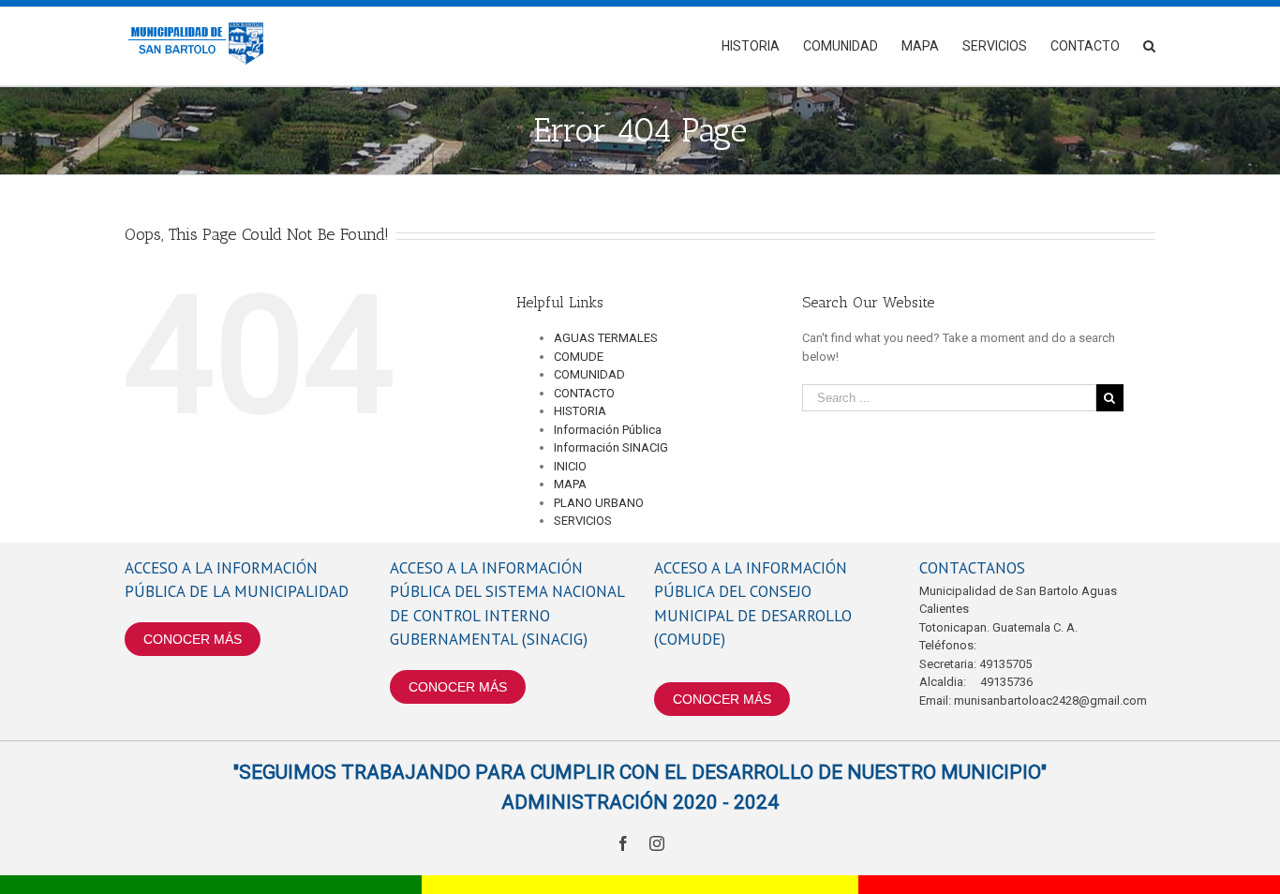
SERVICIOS (583, 521)
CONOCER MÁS (192, 639)
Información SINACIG (611, 447)
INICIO (570, 466)
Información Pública (608, 430)
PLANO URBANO (599, 503)
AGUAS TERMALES (606, 338)
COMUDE (578, 357)
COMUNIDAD (589, 374)
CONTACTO (584, 393)
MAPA (570, 484)
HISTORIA (580, 411)
